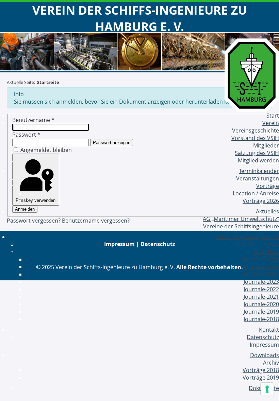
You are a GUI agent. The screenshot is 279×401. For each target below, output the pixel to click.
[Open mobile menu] (276, 35)
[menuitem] (272, 115)
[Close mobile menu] (276, 37)
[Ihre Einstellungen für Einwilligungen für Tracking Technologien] (267, 389)
